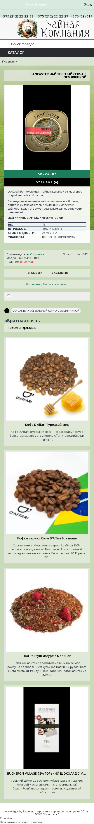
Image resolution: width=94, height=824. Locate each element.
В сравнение (60, 273)
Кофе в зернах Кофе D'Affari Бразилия (47, 538)
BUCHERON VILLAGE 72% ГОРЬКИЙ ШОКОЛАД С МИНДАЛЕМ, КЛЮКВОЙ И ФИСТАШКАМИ (47, 773)
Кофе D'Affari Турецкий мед (47, 424)
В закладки (35, 273)
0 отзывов (33, 284)
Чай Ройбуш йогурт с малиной (47, 656)
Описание (47, 174)
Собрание (37, 254)
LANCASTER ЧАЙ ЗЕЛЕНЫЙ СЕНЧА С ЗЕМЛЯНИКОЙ (45, 311)
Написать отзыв (54, 284)
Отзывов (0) (47, 182)
